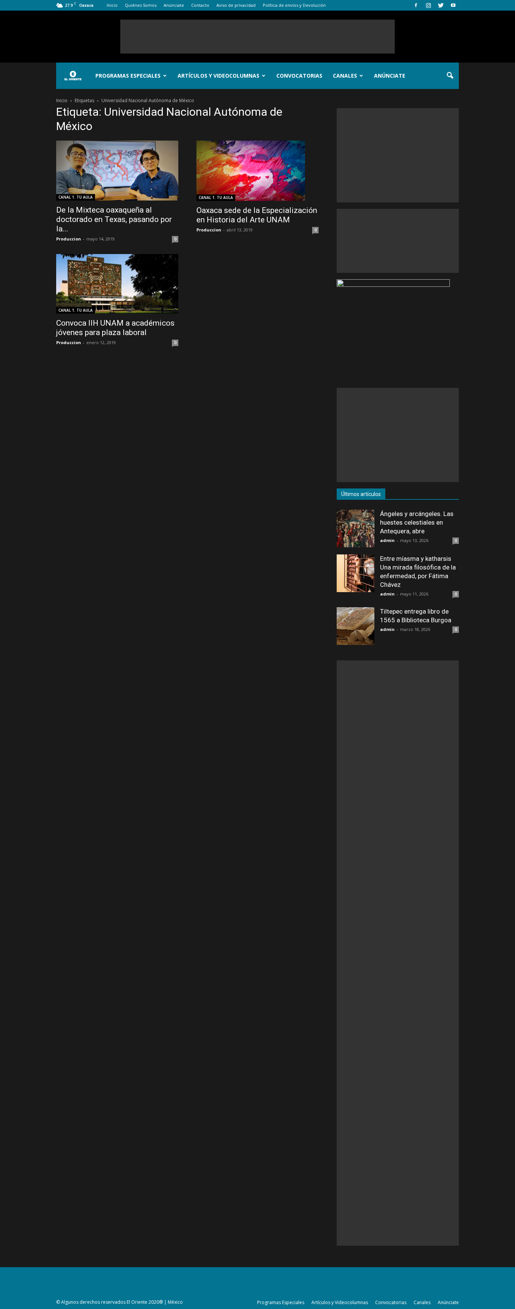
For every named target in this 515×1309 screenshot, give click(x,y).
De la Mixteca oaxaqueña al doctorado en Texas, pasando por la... (114, 219)
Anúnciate (174, 5)
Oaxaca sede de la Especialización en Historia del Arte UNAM (256, 215)
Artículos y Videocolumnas (218, 75)
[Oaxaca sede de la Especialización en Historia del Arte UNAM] (257, 171)
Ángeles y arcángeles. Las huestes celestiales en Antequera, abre (417, 522)
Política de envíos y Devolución (294, 5)
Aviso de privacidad (236, 5)
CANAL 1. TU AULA (75, 197)
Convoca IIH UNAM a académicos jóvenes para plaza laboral (115, 327)
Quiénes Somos (140, 5)
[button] (450, 76)
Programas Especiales (128, 75)
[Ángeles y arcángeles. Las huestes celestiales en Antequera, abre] (355, 528)
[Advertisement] (257, 37)
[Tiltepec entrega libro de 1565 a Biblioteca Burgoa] (355, 626)
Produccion (68, 239)
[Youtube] (453, 5)
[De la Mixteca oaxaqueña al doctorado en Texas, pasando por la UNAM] (117, 171)
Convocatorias (299, 75)
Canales (345, 75)
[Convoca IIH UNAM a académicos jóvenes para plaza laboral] (117, 284)
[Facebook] (416, 5)
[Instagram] (428, 5)
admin (387, 540)
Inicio (112, 5)
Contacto (200, 5)
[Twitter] (440, 5)
